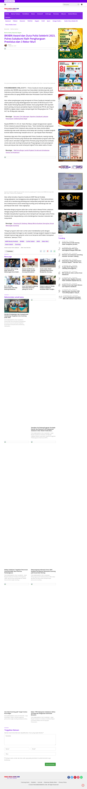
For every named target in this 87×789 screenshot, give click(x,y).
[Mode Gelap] (82, 4)
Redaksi (9, 44)
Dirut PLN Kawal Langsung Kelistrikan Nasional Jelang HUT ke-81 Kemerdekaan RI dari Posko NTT (30, 287)
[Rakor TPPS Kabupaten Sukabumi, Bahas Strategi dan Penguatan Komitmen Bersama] (43, 646)
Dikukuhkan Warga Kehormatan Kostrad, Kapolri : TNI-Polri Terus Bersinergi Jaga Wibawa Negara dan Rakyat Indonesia (72, 261)
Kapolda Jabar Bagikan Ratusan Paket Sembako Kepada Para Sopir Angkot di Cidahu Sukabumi (72, 279)
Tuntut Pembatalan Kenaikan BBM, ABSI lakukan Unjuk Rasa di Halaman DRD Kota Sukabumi (72, 297)
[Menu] (5, 4)
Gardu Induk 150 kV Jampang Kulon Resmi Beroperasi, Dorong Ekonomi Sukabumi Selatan (46, 270)
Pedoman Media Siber (50, 782)
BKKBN (22, 241)
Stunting (17, 244)
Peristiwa (56, 14)
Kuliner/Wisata (72, 14)
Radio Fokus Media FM (71, 21)
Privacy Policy (63, 782)
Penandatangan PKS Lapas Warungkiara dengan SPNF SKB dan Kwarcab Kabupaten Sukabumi (71, 249)
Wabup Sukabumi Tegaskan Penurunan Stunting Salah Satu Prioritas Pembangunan (16, 571)
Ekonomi (22, 21)
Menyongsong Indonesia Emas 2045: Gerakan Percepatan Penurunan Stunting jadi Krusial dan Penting (43, 571)
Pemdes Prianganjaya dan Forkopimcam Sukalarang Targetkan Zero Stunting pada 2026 (16, 316)
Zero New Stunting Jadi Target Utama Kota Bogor (15, 712)
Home (7, 14)
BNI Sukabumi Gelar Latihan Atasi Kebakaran (72, 273)
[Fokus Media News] (11, 9)
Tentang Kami (25, 782)
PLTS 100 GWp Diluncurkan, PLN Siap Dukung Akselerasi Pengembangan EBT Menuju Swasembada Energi (10, 287)
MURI (38, 241)
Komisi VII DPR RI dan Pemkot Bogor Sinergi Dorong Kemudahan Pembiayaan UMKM (28, 270)
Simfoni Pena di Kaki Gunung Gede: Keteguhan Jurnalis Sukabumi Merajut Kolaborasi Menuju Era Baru (71, 243)
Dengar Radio (57, 21)
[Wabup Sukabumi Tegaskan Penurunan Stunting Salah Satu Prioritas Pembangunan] (16, 504)
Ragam (37, 21)
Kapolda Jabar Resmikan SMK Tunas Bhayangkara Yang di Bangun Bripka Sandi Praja (71, 291)
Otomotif (40, 14)
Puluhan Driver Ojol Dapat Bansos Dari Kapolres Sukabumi (72, 285)
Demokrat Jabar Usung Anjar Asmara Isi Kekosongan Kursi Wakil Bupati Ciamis (11, 270)
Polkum (15, 21)
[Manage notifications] (83, 785)
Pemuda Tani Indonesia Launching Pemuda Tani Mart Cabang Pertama (72, 255)
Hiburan (63, 14)
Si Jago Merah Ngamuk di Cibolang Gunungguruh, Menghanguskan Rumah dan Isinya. (70, 267)
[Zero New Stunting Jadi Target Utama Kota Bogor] (16, 646)
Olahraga (48, 14)
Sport (48, 21)
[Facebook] (68, 777)
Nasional (8, 21)
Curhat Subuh (30, 241)
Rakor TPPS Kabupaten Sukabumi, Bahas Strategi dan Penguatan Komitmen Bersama (43, 713)
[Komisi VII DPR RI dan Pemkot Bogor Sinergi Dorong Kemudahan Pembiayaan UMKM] (30, 263)
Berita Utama (8, 32)
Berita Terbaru (15, 14)
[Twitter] (72, 777)
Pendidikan (25, 14)
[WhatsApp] (81, 777)
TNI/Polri (30, 21)
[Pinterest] (75, 777)
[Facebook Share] (41, 251)
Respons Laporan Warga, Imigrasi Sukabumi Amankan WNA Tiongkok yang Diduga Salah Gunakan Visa (47, 287)
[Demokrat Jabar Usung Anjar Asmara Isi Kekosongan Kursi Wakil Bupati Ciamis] (12, 263)
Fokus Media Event (10, 24)
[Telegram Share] (51, 251)
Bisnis (33, 14)
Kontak (40, 782)
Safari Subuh (9, 244)
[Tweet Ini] (44, 251)
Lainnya (7, 17)
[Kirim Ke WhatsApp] (54, 251)
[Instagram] (78, 777)
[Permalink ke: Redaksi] (5, 45)
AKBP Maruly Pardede (11, 241)
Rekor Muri (45, 241)
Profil (43, 21)
